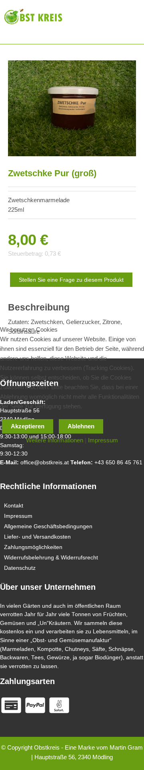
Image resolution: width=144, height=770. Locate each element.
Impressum (103, 440)
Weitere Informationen (54, 440)
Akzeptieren (27, 426)
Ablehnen (81, 426)
